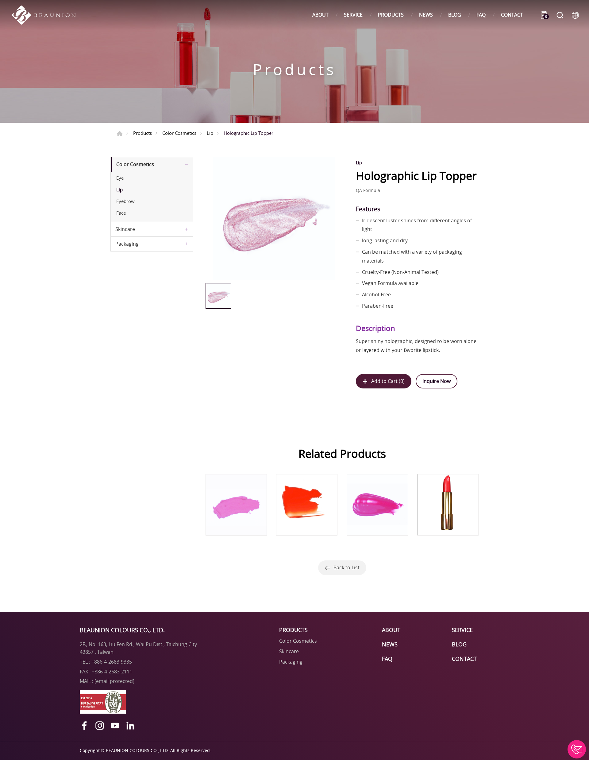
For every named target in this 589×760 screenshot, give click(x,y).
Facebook (84, 725)
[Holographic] (274, 218)
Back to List (346, 567)
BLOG (454, 15)
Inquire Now (436, 381)
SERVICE (353, 15)
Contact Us (577, 749)
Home (120, 134)
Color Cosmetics (179, 133)
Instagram (99, 725)
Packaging (127, 243)
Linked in (130, 725)
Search (559, 15)
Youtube (115, 725)
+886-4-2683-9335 (111, 661)
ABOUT (320, 15)
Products (142, 133)
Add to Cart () (388, 381)
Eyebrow (125, 201)
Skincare (125, 229)
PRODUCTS (391, 15)
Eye (120, 178)
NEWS (426, 15)
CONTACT (512, 15)
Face (121, 213)
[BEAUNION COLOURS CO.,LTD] (46, 15)
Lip (210, 133)
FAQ (481, 15)
